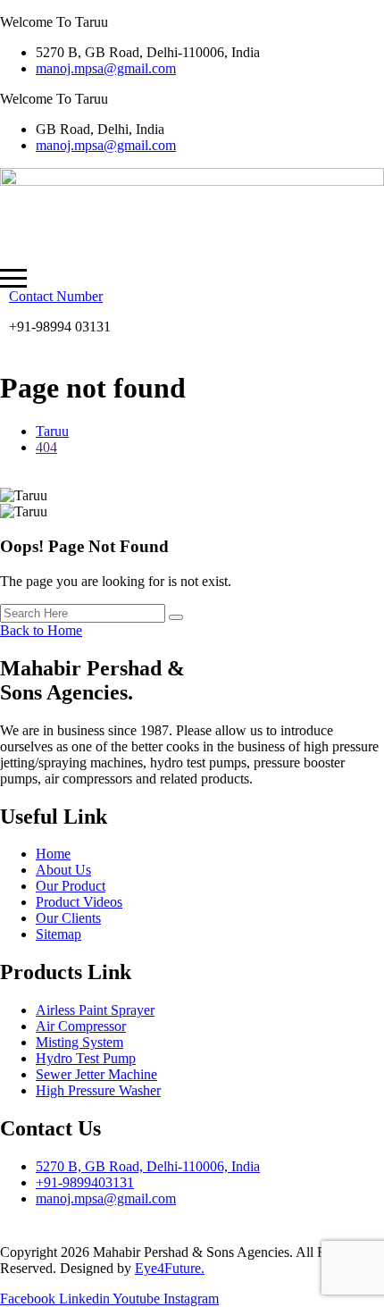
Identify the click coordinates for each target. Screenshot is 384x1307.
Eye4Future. (170, 1268)
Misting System (79, 1042)
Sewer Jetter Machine (96, 1074)
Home (53, 853)
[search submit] (176, 617)
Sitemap (58, 934)
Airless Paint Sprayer (95, 1010)
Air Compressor (81, 1026)
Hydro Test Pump (86, 1058)
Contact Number (56, 296)
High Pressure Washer (98, 1090)
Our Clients (68, 918)
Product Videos (79, 901)
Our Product (70, 885)
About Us (63, 869)
